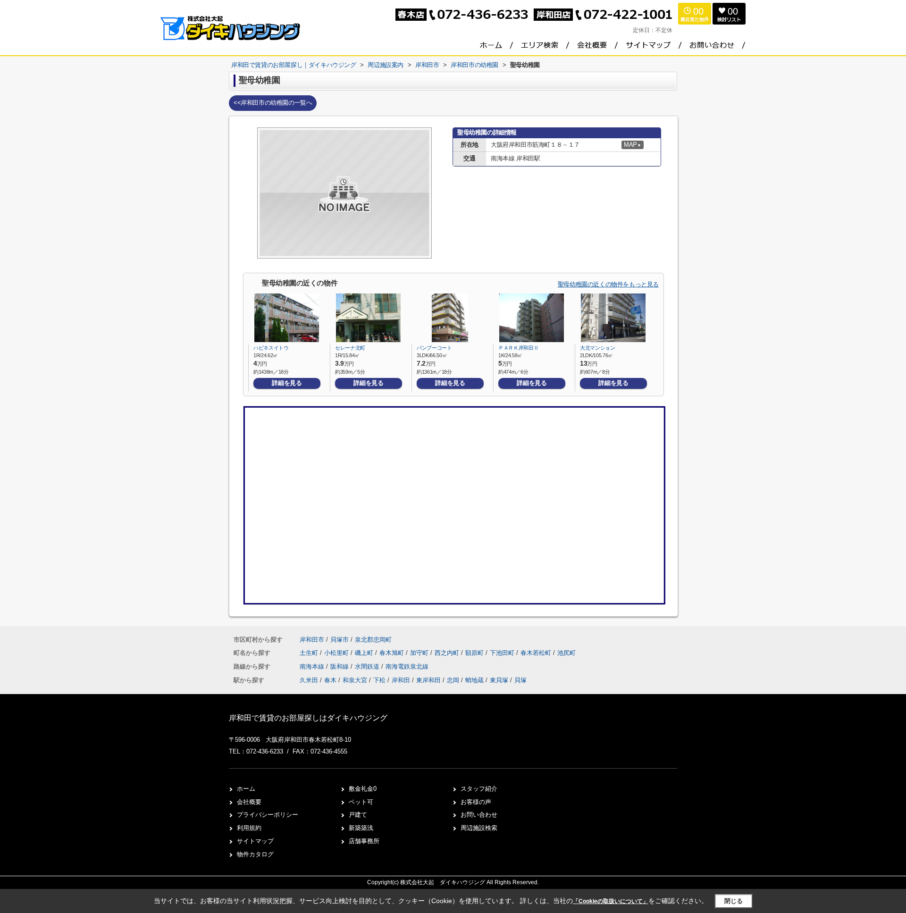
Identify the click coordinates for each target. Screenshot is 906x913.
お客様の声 (476, 801)
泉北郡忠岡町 (373, 639)
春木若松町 (536, 652)
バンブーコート (434, 348)
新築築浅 (361, 827)
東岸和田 (428, 680)
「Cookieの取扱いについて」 (610, 901)
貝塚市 (339, 639)
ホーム (246, 788)
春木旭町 (392, 652)
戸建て (358, 814)
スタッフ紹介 (479, 788)
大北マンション (597, 348)
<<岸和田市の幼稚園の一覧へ (273, 102)
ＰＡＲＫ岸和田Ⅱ (518, 348)
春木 (330, 680)
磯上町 (365, 652)
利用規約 (249, 827)
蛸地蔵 (474, 680)
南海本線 (313, 666)
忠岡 (453, 680)
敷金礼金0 (363, 788)
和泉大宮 (355, 680)
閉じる (733, 901)
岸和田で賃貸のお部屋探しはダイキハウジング (308, 718)
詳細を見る (287, 382)
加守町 (420, 652)
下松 (379, 680)
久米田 (309, 680)
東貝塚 (499, 680)
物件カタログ (255, 854)
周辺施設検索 (479, 827)
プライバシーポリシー (267, 814)
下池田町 (503, 652)
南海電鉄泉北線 (407, 666)
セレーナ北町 (350, 348)
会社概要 (249, 801)
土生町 (310, 652)
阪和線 (340, 666)
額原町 (475, 652)
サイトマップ (255, 841)
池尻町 (566, 652)
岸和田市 (312, 639)
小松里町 (337, 652)
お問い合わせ (479, 814)
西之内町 (448, 652)
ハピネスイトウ (271, 348)
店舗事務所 (364, 841)
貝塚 (520, 680)
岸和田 (401, 680)
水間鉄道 (368, 666)
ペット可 (361, 801)
